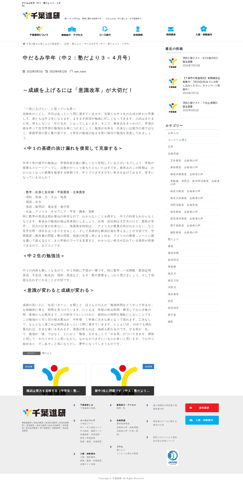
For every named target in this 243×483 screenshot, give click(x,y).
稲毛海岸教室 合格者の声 (186, 218)
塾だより (47, 353)
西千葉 (172, 314)
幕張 (170, 246)
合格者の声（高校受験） (128, 427)
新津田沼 (173, 260)
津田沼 (172, 287)
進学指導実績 (123, 423)
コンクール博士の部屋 (127, 453)
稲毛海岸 (173, 308)
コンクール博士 (177, 140)
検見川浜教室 (54, 425)
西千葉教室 (45, 428)
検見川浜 (173, 280)
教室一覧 (121, 408)
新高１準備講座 (87, 438)
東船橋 (172, 266)
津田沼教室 (38, 423)
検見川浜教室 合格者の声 (186, 198)
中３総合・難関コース (91, 431)
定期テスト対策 (87, 464)
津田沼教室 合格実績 (184, 205)
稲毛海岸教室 (32, 428)
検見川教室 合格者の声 (185, 191)
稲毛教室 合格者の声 (184, 211)
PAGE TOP (234, 465)
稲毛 (170, 301)
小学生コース (86, 423)
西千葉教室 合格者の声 (185, 225)
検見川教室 (41, 425)
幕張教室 (30, 425)
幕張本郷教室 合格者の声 (186, 174)
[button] (202, 407)
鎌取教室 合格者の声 (184, 232)
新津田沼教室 (51, 423)
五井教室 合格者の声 (184, 160)
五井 (170, 146)
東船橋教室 (27, 423)
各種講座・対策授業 (90, 434)
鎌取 (170, 321)
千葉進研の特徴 (87, 408)
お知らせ (173, 133)
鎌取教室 (56, 428)
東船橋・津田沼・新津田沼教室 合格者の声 (195, 183)
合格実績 (173, 153)
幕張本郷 (173, 253)
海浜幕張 (173, 294)
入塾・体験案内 (87, 457)
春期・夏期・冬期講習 (91, 441)
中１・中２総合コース (91, 427)
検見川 (172, 273)
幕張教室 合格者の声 (184, 167)
